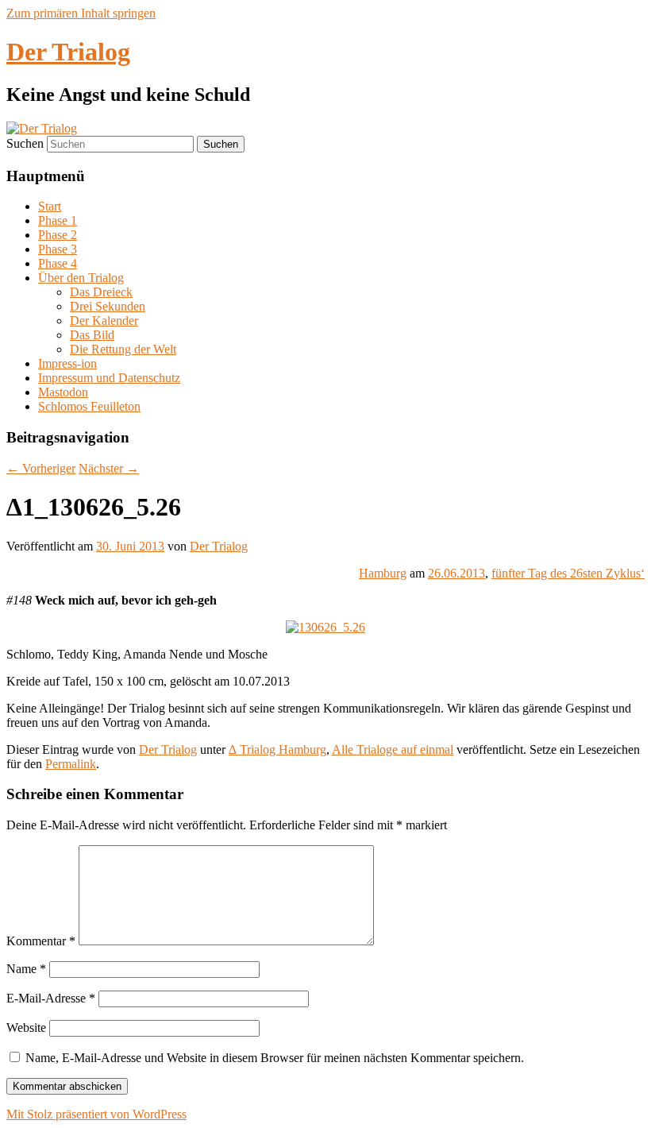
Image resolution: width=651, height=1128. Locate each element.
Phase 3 (57, 249)
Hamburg (382, 573)
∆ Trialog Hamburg (277, 749)
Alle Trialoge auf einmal (392, 749)
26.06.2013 (456, 573)
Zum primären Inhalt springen (81, 13)
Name (26, 968)
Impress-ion (67, 363)
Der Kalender (104, 320)
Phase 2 (57, 234)
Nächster (109, 468)
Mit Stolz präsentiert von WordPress (96, 1114)
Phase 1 (57, 220)
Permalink (70, 764)
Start (49, 206)
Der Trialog (68, 51)
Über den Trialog (81, 277)
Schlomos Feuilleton (89, 406)
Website (26, 1027)
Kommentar (40, 941)
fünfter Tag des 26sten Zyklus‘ (568, 573)
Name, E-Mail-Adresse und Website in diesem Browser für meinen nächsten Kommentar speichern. (274, 1057)
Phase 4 (57, 263)
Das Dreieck (101, 292)
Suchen (25, 143)
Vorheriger (40, 468)
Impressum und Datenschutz (109, 377)
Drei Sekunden (107, 306)
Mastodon (63, 392)
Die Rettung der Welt (123, 349)
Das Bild (92, 335)
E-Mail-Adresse (50, 998)
